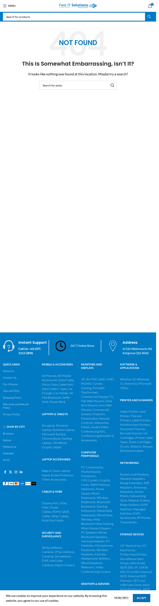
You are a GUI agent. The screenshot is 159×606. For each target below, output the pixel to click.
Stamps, (148, 446)
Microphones (104, 545)
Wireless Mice (90, 519)
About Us (8, 371)
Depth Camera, (65, 565)
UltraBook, (60, 442)
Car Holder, (61, 393)
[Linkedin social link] (21, 472)
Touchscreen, (89, 392)
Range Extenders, (132, 483)
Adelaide (8, 453)
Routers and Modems (134, 474)
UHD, (110, 379)
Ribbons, (136, 446)
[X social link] (10, 472)
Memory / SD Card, (132, 580)
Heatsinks (87, 489)
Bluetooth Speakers (94, 537)
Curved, (97, 383)
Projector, (98, 414)
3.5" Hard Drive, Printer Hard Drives (133, 550)
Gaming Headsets (93, 541)
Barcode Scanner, (131, 433)
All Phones (49, 375)
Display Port (50, 503)
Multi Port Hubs (53, 520)
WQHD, (86, 383)
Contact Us (9, 377)
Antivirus (131, 383)
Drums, (125, 446)
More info (121, 597)
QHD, (102, 379)
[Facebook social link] (5, 472)
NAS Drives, (138, 563)
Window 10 (128, 379)
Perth (6, 460)
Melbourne (9, 446)
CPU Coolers (90, 480)
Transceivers (128, 522)
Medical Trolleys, (139, 500)
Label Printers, (141, 420)
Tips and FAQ (11, 390)
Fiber (45, 507)
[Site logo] (78, 5)
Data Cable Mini (62, 384)
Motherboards (91, 471)
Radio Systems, (130, 504)
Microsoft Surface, (54, 434)
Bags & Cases (51, 470)
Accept (141, 598)
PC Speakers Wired (94, 532)
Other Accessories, (54, 479)
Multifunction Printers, (135, 424)
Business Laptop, (64, 429)
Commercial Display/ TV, (97, 396)
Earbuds (100, 554)
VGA (63, 503)
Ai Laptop (48, 425)
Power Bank (57, 401)
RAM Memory (100, 484)
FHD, (94, 379)
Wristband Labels (131, 450)
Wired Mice (104, 515)
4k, (88, 379)
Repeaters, (127, 491)
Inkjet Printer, (129, 411)
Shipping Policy (12, 397)
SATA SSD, (127, 567)
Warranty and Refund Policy (16, 406)
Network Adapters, (132, 478)
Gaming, (87, 388)
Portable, (99, 388)
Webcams (87, 567)
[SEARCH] (149, 17)
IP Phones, (144, 517)
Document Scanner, (133, 429)
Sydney (7, 440)
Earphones (88, 550)
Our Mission (10, 384)
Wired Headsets (92, 563)
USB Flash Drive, (131, 585)
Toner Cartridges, (140, 442)
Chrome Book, (51, 438)
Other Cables (60, 516)
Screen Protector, (62, 475)
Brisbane (8, 433)
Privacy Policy (11, 414)
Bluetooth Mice (91, 523)
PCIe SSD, (133, 572)
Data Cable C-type (54, 388)
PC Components (92, 467)
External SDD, (137, 576)
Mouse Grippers (100, 528)
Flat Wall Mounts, (93, 401)
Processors (88, 476)
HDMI (56, 511)
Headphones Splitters (95, 558)
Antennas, (140, 487)
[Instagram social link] (15, 472)
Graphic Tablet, (52, 447)
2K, (83, 379)
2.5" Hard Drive (130, 545)
